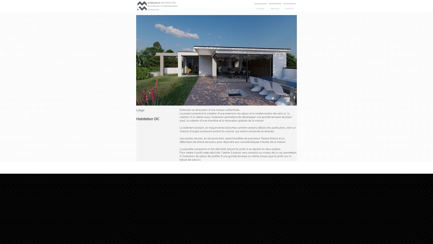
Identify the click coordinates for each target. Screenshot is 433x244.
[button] (216, 60)
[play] (288, 17)
